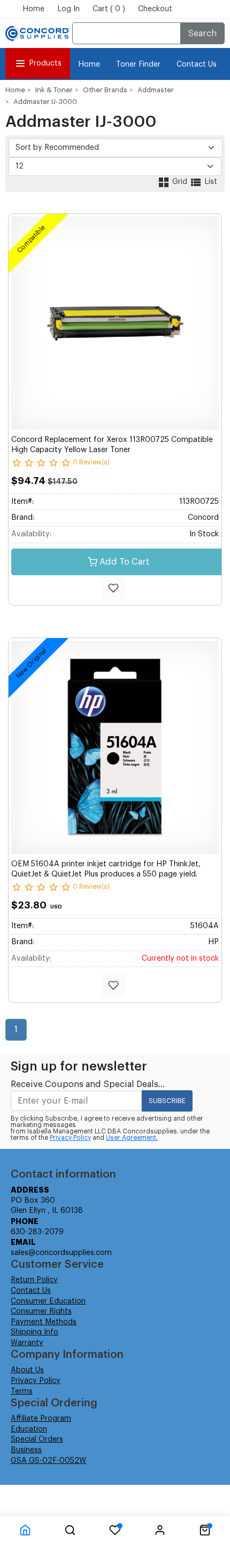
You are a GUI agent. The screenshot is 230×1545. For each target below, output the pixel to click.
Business (26, 1450)
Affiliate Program (41, 1418)
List (209, 182)
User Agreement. (132, 1137)
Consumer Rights (41, 1311)
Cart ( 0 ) (109, 9)
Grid (179, 182)
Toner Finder (138, 64)
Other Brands (105, 89)
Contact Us (197, 64)
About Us (27, 1370)
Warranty (27, 1343)
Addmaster (155, 89)
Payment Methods (43, 1322)
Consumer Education (48, 1301)
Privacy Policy (70, 1137)
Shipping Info (34, 1332)
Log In (68, 9)
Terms (22, 1391)
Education (29, 1429)
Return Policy (34, 1280)
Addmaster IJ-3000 (45, 101)
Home (33, 9)
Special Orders (37, 1439)
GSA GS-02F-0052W (48, 1460)
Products (45, 63)
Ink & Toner (54, 89)
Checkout (155, 9)
